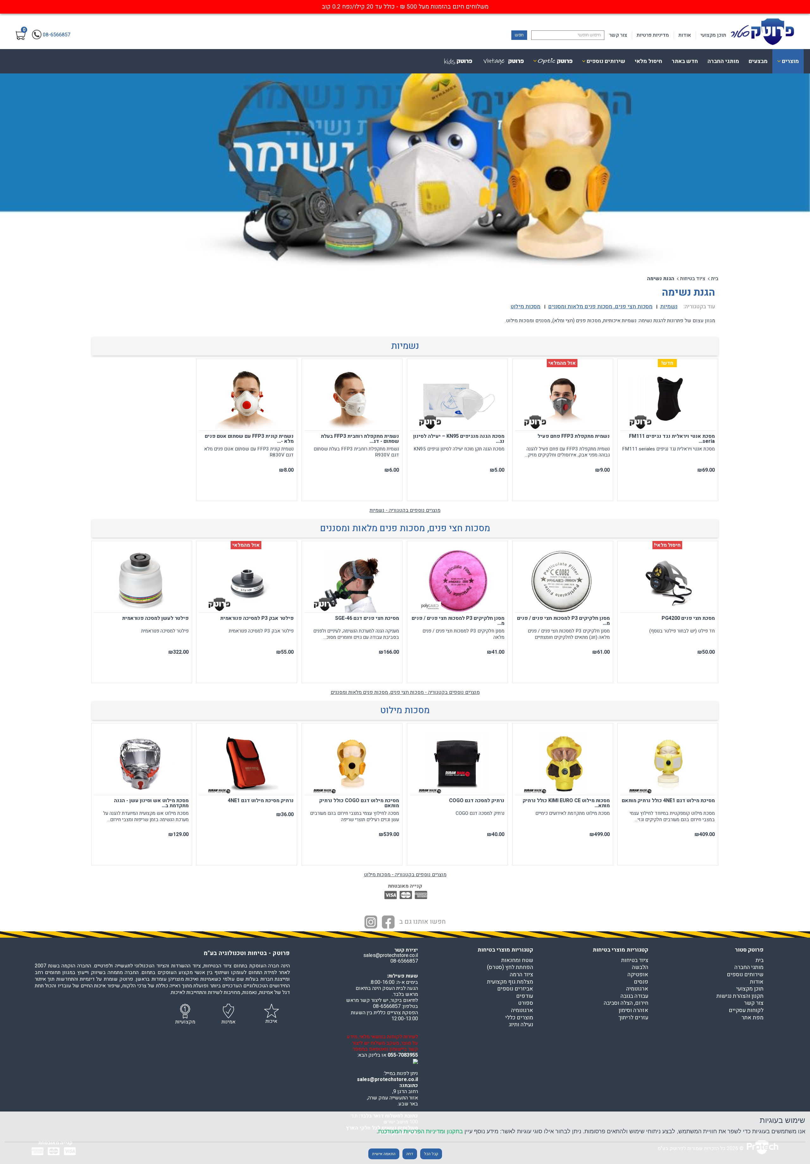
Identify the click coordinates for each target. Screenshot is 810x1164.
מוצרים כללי (519, 1018)
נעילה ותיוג (521, 1025)
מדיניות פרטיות (653, 35)
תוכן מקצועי (713, 35)
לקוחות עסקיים (746, 1010)
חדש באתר (685, 61)
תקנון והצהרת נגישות (739, 996)
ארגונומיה (637, 989)
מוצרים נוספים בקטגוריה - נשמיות (405, 510)
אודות (684, 35)
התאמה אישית (384, 1154)
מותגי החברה (723, 61)
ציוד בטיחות (692, 278)
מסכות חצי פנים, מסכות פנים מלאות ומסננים (405, 528)
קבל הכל (431, 1154)
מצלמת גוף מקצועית (510, 982)
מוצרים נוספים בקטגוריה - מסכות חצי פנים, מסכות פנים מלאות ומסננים (405, 692)
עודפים (524, 996)
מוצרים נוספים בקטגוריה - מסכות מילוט (405, 874)
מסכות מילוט (405, 710)
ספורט (525, 1003)
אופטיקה (637, 975)
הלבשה (640, 967)
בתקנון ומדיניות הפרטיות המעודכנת (420, 1131)
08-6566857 (404, 961)
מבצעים (758, 61)
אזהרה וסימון (633, 1010)
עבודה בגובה (634, 996)
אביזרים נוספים (515, 989)
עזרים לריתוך (633, 1018)
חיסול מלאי (648, 61)
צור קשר (618, 35)
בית (714, 278)
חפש (519, 35)
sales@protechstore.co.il (387, 1079)
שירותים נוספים (745, 975)
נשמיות (405, 346)
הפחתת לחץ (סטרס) (510, 967)
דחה (409, 1154)
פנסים (641, 982)
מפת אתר (752, 1018)
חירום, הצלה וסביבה (626, 1003)
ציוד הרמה (521, 975)
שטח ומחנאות (517, 960)
